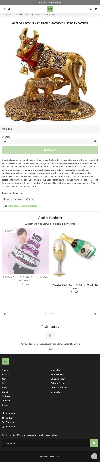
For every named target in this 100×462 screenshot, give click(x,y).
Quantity (6, 136)
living (22, 205)
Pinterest (9, 422)
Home (5, 370)
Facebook (10, 413)
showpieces (31, 205)
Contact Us (56, 391)
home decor (13, 205)
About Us (55, 370)
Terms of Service (59, 387)
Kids (4, 383)
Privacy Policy (57, 383)
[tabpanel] (25, 257)
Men (4, 378)
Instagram (10, 426)
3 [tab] (51, 313)
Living (5, 391)
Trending (6, 400)
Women (5, 374)
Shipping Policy (58, 378)
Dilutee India (6, 15)
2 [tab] (48, 313)
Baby (4, 387)
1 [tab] (46, 313)
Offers (5, 405)
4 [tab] (54, 313)
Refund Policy (57, 374)
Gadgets (6, 396)
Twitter (9, 417)
